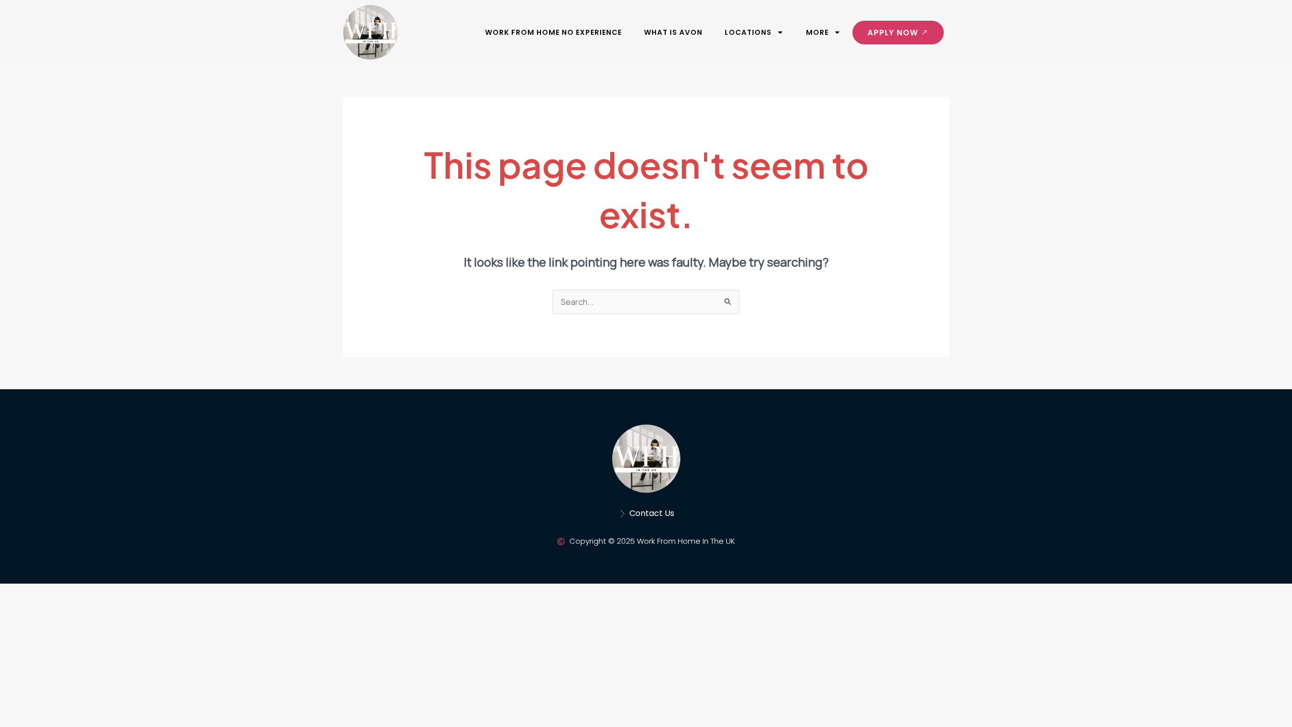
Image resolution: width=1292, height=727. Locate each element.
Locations (748, 32)
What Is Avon (673, 32)
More (817, 32)
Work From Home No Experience (553, 32)
